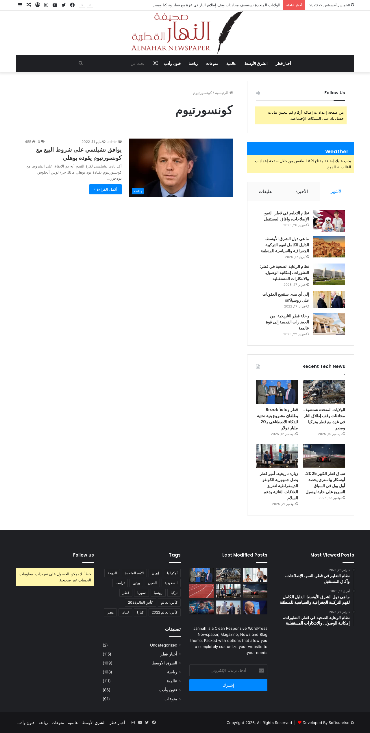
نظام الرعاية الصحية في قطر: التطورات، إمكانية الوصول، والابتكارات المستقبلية (284, 272)
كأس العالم (169, 602)
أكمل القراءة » (105, 189)
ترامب (120, 583)
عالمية (231, 63)
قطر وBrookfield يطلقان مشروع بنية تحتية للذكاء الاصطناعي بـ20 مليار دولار (277, 419)
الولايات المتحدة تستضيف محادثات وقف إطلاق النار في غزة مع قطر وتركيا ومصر (216, 5)
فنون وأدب (172, 63)
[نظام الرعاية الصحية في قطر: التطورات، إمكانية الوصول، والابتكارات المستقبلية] (329, 274)
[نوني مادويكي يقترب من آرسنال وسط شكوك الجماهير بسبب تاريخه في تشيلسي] (201, 607)
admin (112, 141)
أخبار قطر (283, 63)
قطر (126, 592)
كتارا (140, 612)
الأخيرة (301, 191)
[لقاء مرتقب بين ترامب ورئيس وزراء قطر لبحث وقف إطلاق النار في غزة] (228, 607)
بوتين (136, 583)
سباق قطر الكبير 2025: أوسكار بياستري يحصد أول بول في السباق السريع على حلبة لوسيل (325, 483)
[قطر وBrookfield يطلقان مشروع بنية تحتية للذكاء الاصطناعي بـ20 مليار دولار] (277, 392)
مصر (110, 612)
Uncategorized (163, 645)
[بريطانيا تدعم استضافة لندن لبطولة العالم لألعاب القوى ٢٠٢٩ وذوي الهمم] (201, 591)
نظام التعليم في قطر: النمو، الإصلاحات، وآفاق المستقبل (286, 216)
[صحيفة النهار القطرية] (185, 32)
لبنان (125, 612)
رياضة (193, 63)
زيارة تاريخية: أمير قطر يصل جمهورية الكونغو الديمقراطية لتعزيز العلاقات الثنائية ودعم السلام (279, 486)
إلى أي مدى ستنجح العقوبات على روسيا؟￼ (285, 297)
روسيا (158, 592)
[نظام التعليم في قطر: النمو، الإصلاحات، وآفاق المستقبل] (329, 221)
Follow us (83, 555)
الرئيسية (222, 92)
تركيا (174, 592)
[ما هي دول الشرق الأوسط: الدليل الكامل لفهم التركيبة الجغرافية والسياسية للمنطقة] (329, 246)
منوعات (212, 63)
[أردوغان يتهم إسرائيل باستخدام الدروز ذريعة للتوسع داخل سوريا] (255, 607)
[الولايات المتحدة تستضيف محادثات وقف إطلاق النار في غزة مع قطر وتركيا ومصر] (324, 392)
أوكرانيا (172, 573)
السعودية (171, 583)
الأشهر (337, 191)
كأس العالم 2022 (164, 612)
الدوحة (112, 573)
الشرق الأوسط (256, 63)
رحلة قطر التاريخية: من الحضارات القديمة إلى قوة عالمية (287, 322)
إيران (155, 573)
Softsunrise (339, 722)
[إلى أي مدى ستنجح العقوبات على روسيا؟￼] (329, 299)
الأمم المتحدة (134, 573)
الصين (152, 583)
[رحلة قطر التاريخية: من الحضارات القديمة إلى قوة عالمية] (329, 324)
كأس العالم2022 (140, 602)
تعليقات (266, 191)
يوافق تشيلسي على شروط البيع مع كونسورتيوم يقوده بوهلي (79, 154)
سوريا (141, 592)
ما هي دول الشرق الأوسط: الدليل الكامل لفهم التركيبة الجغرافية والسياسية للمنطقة (285, 245)
